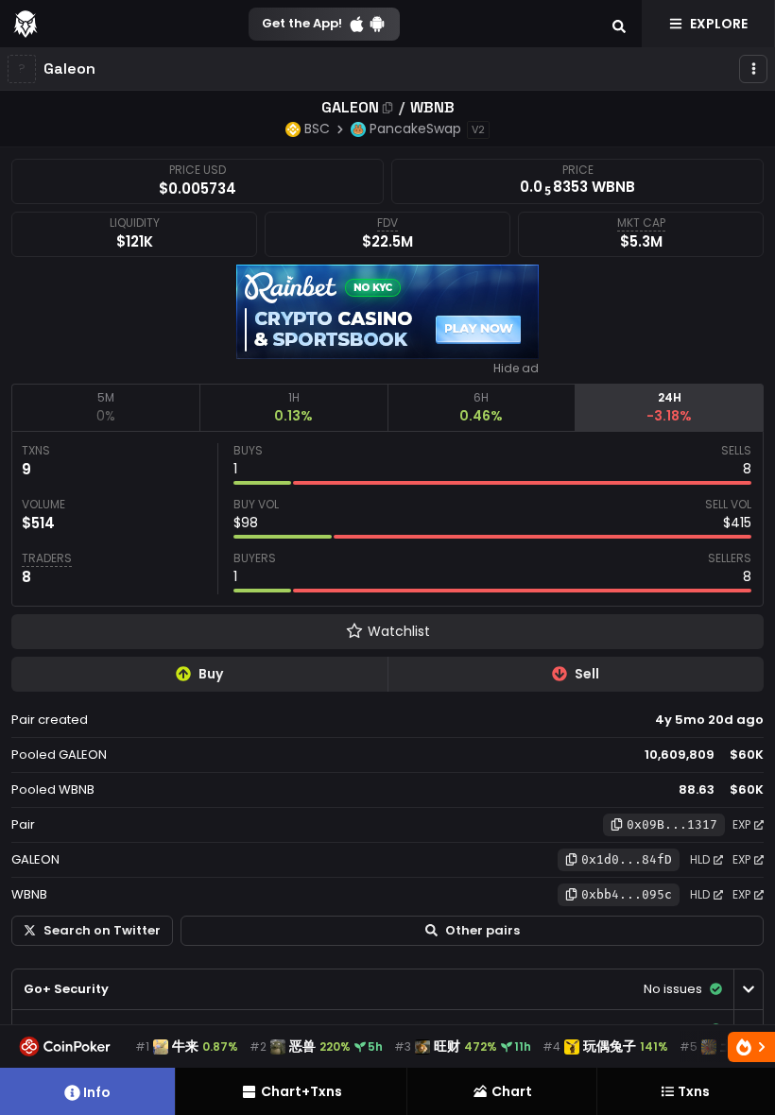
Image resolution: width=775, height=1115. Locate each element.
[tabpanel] (387, 519)
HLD (700, 859)
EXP (741, 824)
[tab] (105, 407)
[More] (753, 69)
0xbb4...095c (626, 894)
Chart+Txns (301, 1091)
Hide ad (516, 368)
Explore (719, 23)
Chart (511, 1091)
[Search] (619, 23)
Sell (587, 673)
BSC (317, 128)
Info (97, 1092)
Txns (694, 1091)
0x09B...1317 (672, 824)
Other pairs (482, 930)
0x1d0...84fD (626, 859)
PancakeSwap (415, 128)
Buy (210, 673)
